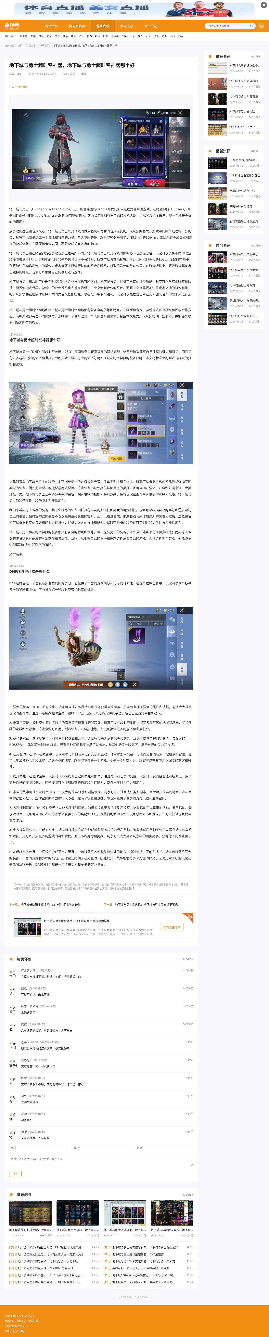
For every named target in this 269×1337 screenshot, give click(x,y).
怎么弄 (115, 36)
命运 (172, 36)
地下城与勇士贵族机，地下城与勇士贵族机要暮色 (146, 904)
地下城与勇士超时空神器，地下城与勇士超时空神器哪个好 (85, 45)
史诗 (33, 36)
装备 (73, 36)
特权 (97, 36)
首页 (20, 45)
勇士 (81, 36)
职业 (164, 36)
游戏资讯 (9, 1321)
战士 (148, 36)
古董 (89, 36)
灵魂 (41, 36)
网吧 (105, 36)
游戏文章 (31, 45)
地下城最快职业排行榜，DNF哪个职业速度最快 (51, 904)
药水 (180, 36)
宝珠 (140, 36)
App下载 (150, 26)
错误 (57, 36)
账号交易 (126, 26)
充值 (49, 36)
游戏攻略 (102, 26)
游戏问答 (22, 1321)
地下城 (24, 36)
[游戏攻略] (12, 26)
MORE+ (188, 959)
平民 (124, 36)
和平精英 (44, 45)
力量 (132, 36)
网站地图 (34, 1321)
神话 (65, 36)
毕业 (156, 36)
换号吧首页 (77, 26)
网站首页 (51, 26)
